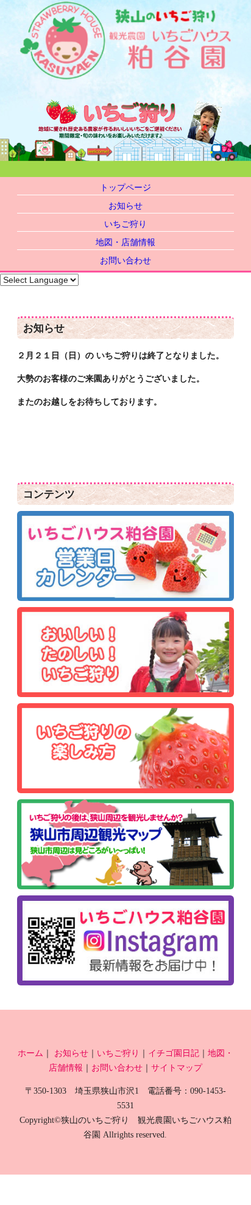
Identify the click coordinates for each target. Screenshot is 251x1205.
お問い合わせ (125, 260)
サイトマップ (176, 1067)
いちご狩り (125, 224)
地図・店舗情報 (125, 242)
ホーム (30, 1053)
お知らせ (125, 205)
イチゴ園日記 (173, 1053)
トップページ (125, 187)
